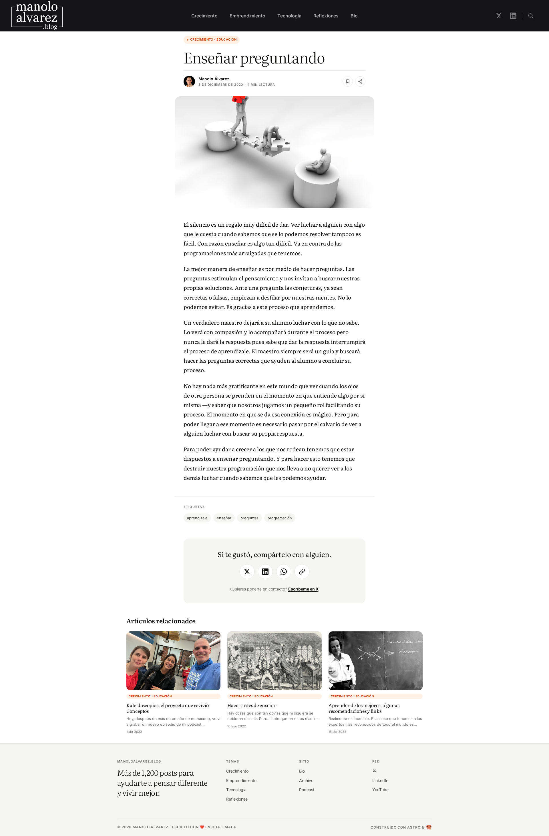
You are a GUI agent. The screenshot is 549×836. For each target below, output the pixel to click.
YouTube (380, 789)
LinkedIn (380, 780)
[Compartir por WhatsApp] (283, 571)
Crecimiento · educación (213, 39)
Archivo (306, 780)
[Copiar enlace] (302, 571)
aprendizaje (197, 518)
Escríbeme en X (303, 588)
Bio (354, 16)
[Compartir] (360, 81)
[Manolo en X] (499, 16)
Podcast (307, 789)
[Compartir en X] (247, 571)
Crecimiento (204, 16)
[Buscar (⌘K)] (531, 16)
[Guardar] (348, 81)
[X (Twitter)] (374, 770)
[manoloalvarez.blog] (37, 15)
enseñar (224, 518)
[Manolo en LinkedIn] (513, 16)
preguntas (249, 518)
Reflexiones (326, 16)
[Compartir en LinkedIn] (265, 571)
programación (280, 518)
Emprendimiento (247, 16)
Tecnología (289, 16)
